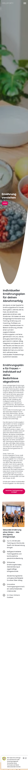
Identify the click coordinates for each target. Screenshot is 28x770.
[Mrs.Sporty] (8, 4)
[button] (24, 3)
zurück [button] (5, 203)
